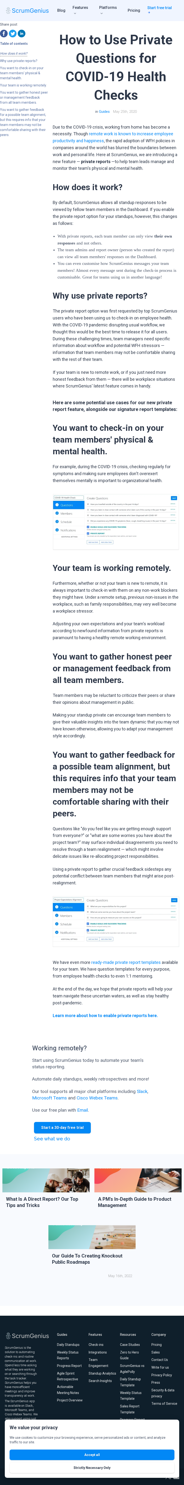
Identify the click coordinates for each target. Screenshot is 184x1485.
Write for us (160, 1367)
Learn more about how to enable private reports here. (105, 1015)
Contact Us (159, 1360)
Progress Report (69, 1366)
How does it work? (13, 53)
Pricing (134, 10)
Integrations (98, 1352)
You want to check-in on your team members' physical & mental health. (22, 73)
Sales (155, 1352)
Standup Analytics (102, 1373)
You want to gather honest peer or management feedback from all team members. (24, 97)
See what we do (52, 1139)
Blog (61, 10)
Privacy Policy (161, 1375)
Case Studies (130, 1345)
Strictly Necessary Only (92, 1468)
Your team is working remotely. (23, 85)
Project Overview (70, 1400)
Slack (142, 1091)
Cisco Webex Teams (97, 1098)
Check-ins (96, 1345)
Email (82, 1110)
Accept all (92, 1455)
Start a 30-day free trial (62, 1127)
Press (155, 1382)
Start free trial (159, 8)
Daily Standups (68, 1345)
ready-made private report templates (126, 962)
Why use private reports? (18, 61)
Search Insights (100, 1381)
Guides (104, 111)
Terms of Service (164, 1403)
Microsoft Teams (49, 1098)
